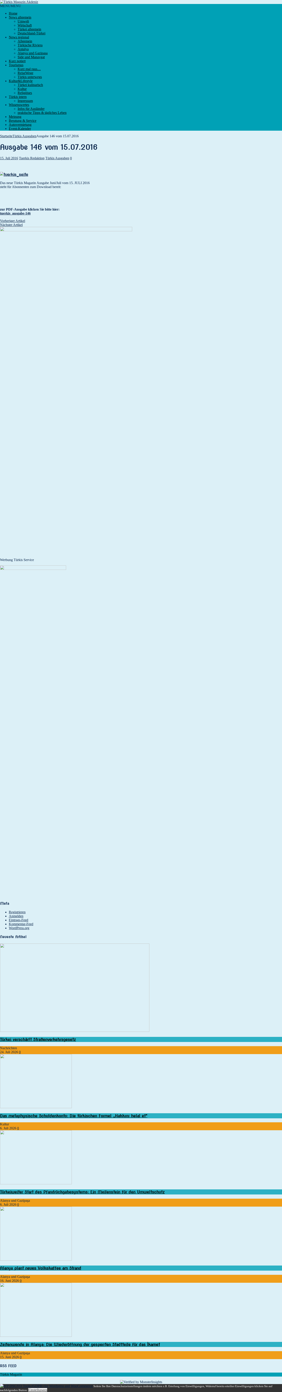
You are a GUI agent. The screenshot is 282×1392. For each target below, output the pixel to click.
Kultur (22, 89)
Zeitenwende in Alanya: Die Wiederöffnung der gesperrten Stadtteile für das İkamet (80, 1344)
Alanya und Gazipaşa (33, 53)
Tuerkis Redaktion (32, 158)
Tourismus (16, 65)
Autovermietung (20, 124)
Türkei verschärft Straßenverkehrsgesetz (38, 1039)
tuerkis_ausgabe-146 (15, 213)
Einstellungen (37, 1390)
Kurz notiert (17, 61)
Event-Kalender (20, 128)
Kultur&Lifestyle (21, 81)
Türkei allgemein (29, 29)
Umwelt (23, 21)
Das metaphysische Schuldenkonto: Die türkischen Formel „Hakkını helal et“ (73, 1115)
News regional (19, 37)
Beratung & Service (22, 120)
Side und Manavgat (31, 57)
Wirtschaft (25, 25)
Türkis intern (18, 97)
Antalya (23, 49)
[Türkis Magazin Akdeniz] (141, 2)
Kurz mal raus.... (29, 69)
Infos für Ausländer (31, 109)
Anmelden (16, 916)
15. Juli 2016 (9, 158)
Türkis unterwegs (30, 77)
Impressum (25, 101)
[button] (10, 6)
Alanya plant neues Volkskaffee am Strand (40, 1268)
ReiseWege (25, 73)
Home (13, 13)
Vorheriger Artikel (12, 221)
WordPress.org (19, 928)
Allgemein (25, 41)
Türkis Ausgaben (57, 158)
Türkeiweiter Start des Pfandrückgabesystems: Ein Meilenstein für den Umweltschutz (82, 1191)
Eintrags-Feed (18, 920)
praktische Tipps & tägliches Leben (42, 113)
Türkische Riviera (30, 45)
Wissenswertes (19, 105)
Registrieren (17, 912)
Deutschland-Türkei (31, 33)
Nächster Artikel (11, 225)
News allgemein (20, 17)
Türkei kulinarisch (30, 85)
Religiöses (25, 93)
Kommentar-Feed (21, 924)
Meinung (15, 117)
